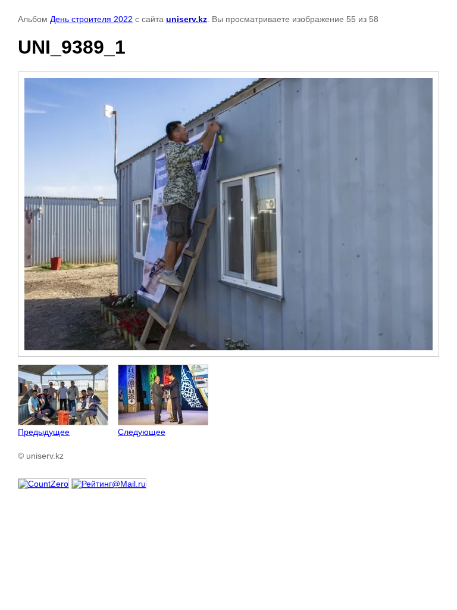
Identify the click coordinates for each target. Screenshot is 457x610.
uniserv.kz (186, 19)
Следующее (141, 432)
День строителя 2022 (91, 19)
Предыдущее (44, 432)
